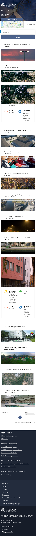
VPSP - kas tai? (6, 433)
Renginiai (4, 486)
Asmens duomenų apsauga (11, 504)
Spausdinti (32, 24)
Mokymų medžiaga (6, 474)
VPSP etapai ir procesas (10, 444)
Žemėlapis (8, 166)
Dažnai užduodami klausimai (11, 498)
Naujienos (5, 483)
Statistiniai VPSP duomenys (8, 466)
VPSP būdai (4, 439)
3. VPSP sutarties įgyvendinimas (9, 456)
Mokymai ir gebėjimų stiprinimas (13, 472)
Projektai (4, 489)
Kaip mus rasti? (8, 532)
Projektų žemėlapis (12, 19)
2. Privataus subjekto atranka (9, 453)
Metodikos (5, 492)
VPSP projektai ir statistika (11, 461)
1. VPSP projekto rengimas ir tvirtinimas (11, 450)
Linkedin (6, 529)
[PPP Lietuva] (8, 5)
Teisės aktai (5, 495)
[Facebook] (1, 31)
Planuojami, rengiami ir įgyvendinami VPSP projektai (15, 464)
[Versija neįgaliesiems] (5, 10)
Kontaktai (5, 501)
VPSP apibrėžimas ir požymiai (9, 436)
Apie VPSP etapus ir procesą (9, 447)
